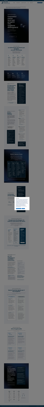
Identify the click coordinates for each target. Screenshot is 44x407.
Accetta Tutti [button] (23, 208)
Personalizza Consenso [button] (18, 208)
